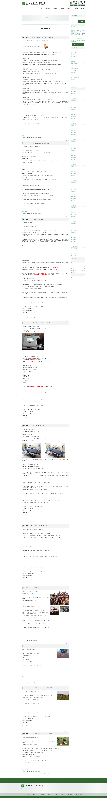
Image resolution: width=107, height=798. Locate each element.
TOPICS (76, 8)
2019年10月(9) (73, 241)
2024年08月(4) (73, 141)
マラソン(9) (73, 72)
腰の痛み (23, 135)
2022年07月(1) (73, 175)
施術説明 (55, 8)
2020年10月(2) (73, 214)
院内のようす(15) (74, 52)
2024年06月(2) (73, 146)
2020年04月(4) (73, 228)
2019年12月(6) (73, 237)
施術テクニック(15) (74, 84)
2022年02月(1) (73, 184)
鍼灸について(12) (74, 81)
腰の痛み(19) (73, 54)
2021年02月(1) (73, 205)
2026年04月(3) (73, 100)
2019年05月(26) (74, 253)
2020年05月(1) (73, 225)
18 (84, 268)
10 (82, 266)
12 (71, 268)
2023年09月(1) (73, 162)
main (46, 775)
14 (75, 268)
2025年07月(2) (73, 121)
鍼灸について (24, 211)
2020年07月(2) (73, 221)
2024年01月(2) (73, 155)
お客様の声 (69, 8)
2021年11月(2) (73, 187)
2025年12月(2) (73, 109)
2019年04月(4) (73, 255)
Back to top (53, 780)
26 (71, 272)
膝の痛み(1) (73, 56)
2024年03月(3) (73, 150)
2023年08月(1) (73, 164)
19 (71, 270)
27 (73, 272)
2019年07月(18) (74, 248)
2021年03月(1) (73, 203)
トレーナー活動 (25, 638)
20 (73, 270)
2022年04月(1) (73, 182)
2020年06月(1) (73, 223)
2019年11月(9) (73, 239)
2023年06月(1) (73, 166)
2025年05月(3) (73, 125)
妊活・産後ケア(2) (74, 63)
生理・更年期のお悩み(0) (75, 65)
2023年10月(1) (73, 159)
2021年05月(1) (73, 198)
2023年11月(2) (73, 157)
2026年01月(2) (73, 107)
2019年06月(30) (74, 250)
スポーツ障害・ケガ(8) (75, 70)
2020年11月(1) (73, 212)
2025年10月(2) (73, 114)
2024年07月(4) (73, 143)
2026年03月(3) (73, 102)
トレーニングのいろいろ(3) (76, 77)
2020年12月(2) (73, 209)
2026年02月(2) (73, 105)
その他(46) (73, 86)
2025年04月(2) (73, 127)
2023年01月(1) (73, 173)
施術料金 (62, 8)
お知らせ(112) (73, 49)
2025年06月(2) (73, 123)
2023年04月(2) (73, 168)
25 (84, 270)
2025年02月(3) (73, 132)
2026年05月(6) (73, 98)
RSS (72, 277)
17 (82, 268)
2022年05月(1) (73, 180)
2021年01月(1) (73, 207)
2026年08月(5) (73, 91)
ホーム (40, 8)
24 (82, 270)
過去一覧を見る (77, 44)
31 (82, 272)
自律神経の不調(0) (74, 68)
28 (75, 272)
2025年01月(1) (73, 134)
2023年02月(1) (73, 171)
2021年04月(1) (73, 200)
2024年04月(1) (73, 148)
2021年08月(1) (73, 191)
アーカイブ (74, 89)
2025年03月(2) (73, 130)
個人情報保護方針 (79, 794)
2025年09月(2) (73, 116)
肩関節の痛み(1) (74, 61)
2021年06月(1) (73, 196)
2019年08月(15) (74, 246)
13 (73, 268)
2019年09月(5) (73, 244)
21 (75, 270)
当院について (48, 8)
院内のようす (24, 417)
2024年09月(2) (73, 139)
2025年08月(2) (73, 118)
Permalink (24, 137)
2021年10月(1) (73, 189)
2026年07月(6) (73, 93)
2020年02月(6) (73, 232)
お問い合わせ (82, 8)
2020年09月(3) (73, 216)
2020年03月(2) (73, 230)
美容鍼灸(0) (73, 79)
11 (84, 266)
